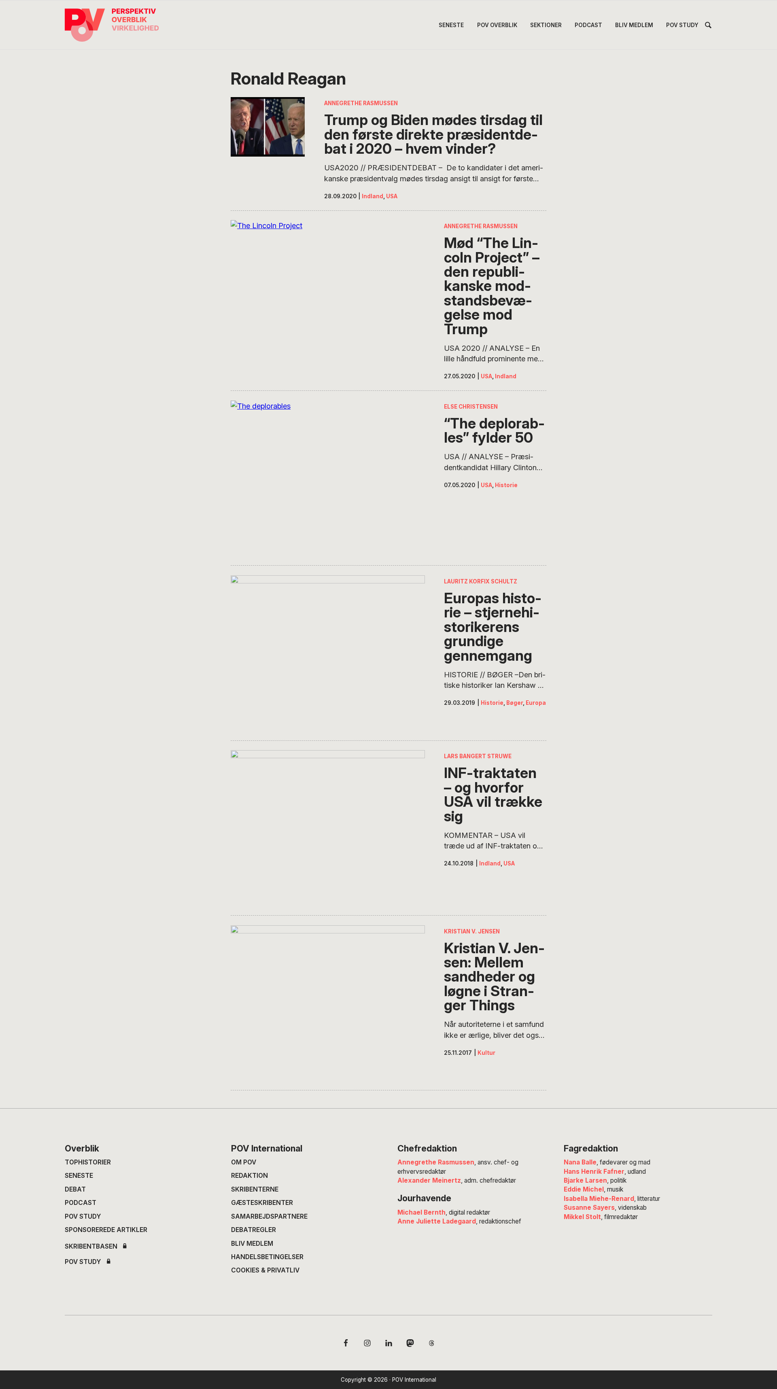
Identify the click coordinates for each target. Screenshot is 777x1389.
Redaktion (249, 1175)
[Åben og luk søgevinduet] (708, 26)
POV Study (83, 1216)
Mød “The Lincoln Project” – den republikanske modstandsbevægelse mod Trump (491, 286)
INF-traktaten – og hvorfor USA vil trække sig (493, 794)
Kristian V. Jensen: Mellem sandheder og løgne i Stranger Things (494, 977)
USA (391, 196)
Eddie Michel (584, 1189)
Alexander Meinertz (429, 1180)
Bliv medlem (252, 1243)
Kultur (486, 1053)
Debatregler (253, 1230)
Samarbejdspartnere (269, 1216)
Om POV (243, 1162)
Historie (506, 485)
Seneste (79, 1175)
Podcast (80, 1203)
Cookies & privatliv (265, 1270)
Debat (75, 1189)
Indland (372, 196)
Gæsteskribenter (262, 1203)
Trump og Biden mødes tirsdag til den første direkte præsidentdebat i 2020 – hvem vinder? (433, 134)
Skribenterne (254, 1189)
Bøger (514, 703)
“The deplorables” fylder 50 (494, 430)
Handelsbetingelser (267, 1257)
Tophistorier (88, 1162)
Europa (536, 703)
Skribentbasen (91, 1246)
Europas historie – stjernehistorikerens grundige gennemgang (492, 627)
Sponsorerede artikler (106, 1230)
